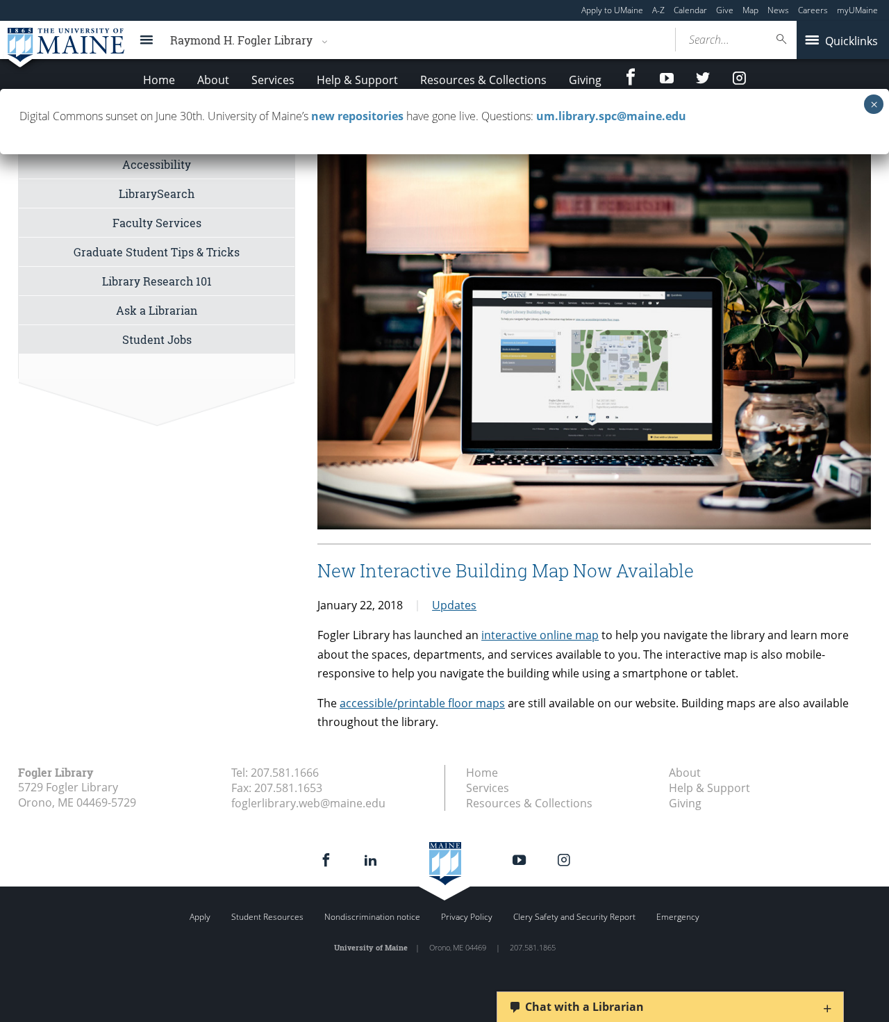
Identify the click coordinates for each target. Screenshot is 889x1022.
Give (724, 10)
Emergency (677, 917)
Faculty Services (157, 222)
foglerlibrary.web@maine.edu (308, 803)
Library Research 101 (157, 281)
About (213, 80)
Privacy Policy (466, 917)
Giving (585, 80)
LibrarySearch (156, 193)
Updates (454, 605)
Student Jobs (157, 339)
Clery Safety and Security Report (574, 917)
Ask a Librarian (156, 310)
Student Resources (267, 917)
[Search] (782, 39)
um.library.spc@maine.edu (611, 116)
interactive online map (540, 635)
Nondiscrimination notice (372, 917)
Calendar (690, 10)
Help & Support (357, 80)
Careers (813, 10)
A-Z (658, 10)
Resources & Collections (483, 80)
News (778, 10)
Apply (200, 917)
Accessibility (156, 164)
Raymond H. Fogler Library (241, 40)
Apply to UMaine (612, 10)
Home (159, 80)
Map (750, 10)
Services (272, 80)
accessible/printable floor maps (422, 703)
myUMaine (857, 10)
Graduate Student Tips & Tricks (157, 252)
